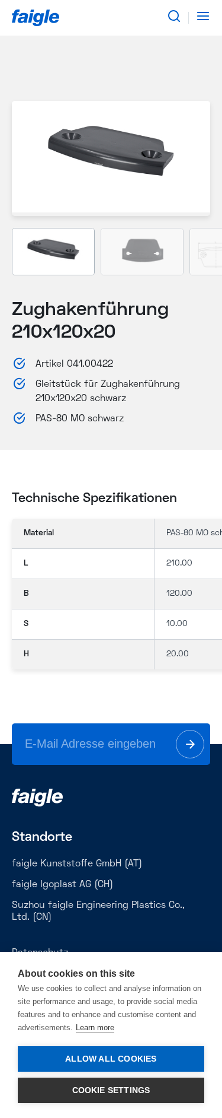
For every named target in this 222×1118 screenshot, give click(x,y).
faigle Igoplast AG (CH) (62, 885)
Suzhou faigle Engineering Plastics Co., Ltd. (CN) (98, 911)
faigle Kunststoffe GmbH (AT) (77, 864)
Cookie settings (111, 1090)
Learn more (95, 1027)
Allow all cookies (110, 1059)
